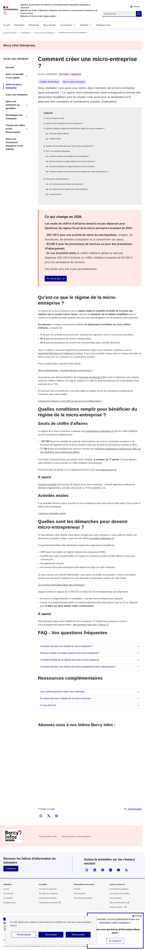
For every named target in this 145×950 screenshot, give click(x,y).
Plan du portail (79, 894)
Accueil (6, 25)
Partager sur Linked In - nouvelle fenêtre (56, 816)
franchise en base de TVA (92, 377)
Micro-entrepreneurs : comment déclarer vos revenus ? (65, 370)
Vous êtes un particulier (48, 889)
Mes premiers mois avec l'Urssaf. (89, 624)
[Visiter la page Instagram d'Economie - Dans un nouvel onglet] (110, 870)
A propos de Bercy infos (48, 837)
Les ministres (66, 25)
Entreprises (34, 25)
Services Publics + (117, 907)
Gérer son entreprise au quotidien (13, 105)
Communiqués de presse (48, 903)
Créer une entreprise (17, 94)
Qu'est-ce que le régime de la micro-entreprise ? (64, 123)
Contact (77, 889)
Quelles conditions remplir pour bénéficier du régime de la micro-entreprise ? (75, 129)
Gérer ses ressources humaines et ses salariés (14, 144)
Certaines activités (47, 484)
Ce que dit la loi (55, 194)
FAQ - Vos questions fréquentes (58, 151)
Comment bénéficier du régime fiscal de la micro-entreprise (72, 167)
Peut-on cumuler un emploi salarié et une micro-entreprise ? (72, 161)
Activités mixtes (55, 139)
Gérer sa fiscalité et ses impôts (15, 76)
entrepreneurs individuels (98, 431)
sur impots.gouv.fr (105, 470)
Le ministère (8, 898)
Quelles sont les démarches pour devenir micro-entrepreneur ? (70, 146)
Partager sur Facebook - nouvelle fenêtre (41, 816)
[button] (137, 916)
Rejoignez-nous (103, 25)
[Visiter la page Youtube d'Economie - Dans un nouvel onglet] (118, 870)
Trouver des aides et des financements (15, 128)
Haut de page (134, 809)
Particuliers (19, 25)
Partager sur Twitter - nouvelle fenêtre (49, 816)
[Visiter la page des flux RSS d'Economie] (126, 870)
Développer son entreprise (14, 117)
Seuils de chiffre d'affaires (59, 134)
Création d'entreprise (49, 82)
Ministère (84, 25)
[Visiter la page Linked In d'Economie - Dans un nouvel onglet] (95, 870)
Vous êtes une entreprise (48, 894)
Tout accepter (78, 934)
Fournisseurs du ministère (120, 894)
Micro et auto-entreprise (74, 82)
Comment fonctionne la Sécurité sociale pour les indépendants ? (70, 401)
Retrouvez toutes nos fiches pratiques (76, 837)
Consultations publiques (119, 889)
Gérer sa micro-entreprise (44, 33)
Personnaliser (24, 934)
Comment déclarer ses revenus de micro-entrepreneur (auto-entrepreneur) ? (78, 172)
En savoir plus (54, 278)
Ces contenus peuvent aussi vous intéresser (66, 184)
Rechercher (139, 14)
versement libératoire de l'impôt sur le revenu (60, 353)
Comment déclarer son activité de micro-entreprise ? (69, 156)
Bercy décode (49, 25)
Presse (137, 6)
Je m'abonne (115, 941)
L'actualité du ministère (47, 898)
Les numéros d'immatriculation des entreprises (61, 585)
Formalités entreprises (100, 538)
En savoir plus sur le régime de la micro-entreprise (68, 189)
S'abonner (11, 868)
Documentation (115, 898)
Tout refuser (51, 934)
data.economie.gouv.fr (118, 903)
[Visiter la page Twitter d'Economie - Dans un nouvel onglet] (87, 870)
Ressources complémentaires (57, 179)
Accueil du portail (10, 33)
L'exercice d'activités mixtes (52, 513)
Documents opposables (83, 898)
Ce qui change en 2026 (55, 118)
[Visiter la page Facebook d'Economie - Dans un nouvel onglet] (102, 870)
